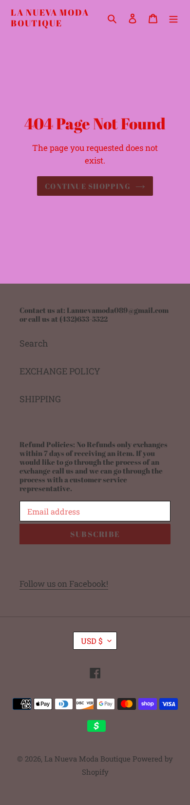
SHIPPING (40, 399)
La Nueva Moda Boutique (50, 17)
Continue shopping (88, 186)
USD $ (92, 641)
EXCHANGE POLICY (59, 371)
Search (33, 343)
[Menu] (173, 17)
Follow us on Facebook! (63, 583)
